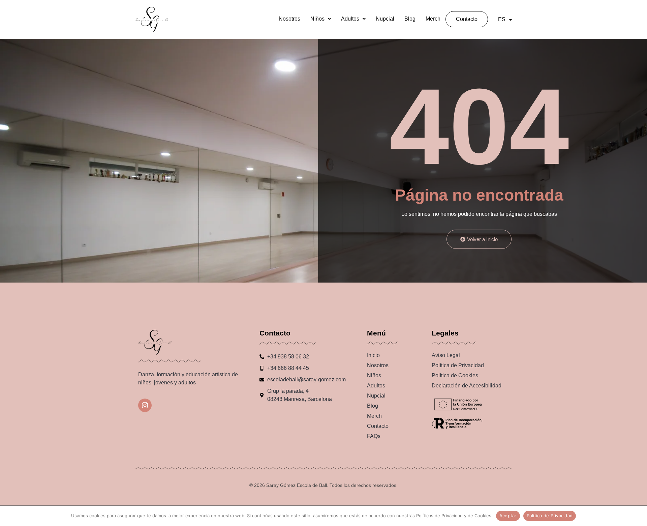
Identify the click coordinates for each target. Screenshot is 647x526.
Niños (317, 19)
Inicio (373, 355)
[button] (320, 19)
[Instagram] (145, 405)
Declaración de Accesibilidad (466, 385)
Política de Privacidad (458, 365)
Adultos (350, 19)
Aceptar (508, 515)
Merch (433, 19)
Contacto (466, 19)
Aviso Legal (446, 355)
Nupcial (385, 19)
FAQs (373, 436)
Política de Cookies (455, 375)
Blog (409, 19)
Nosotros (289, 19)
